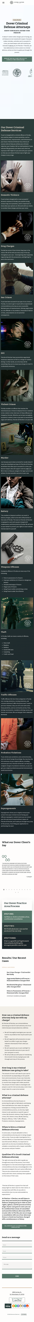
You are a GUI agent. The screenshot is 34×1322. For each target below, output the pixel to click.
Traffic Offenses (9, 695)
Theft (3, 632)
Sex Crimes (6, 297)
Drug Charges (7, 246)
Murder (4, 458)
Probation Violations (11, 753)
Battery (4, 511)
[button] (3, 2)
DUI (3, 353)
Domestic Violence (10, 195)
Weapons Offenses (10, 567)
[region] (17, 72)
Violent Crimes (8, 404)
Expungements (8, 808)
